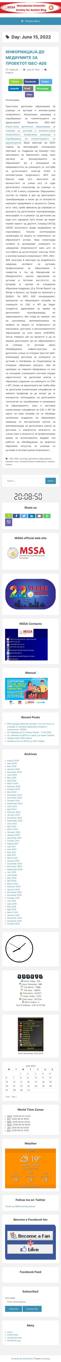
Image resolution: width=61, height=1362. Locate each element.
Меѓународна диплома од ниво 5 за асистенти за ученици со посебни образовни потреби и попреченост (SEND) (30, 727)
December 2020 (14, 864)
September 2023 (15, 803)
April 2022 (11, 826)
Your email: (10, 1298)
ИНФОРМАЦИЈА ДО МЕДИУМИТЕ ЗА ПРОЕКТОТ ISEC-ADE (26, 58)
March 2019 (12, 912)
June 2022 (12, 823)
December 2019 (14, 892)
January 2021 (13, 861)
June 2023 (12, 806)
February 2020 (14, 886)
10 (36, 1078)
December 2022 (14, 818)
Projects (9, 72)
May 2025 (11, 778)
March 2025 (12, 783)
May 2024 (11, 792)
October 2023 (13, 800)
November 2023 (14, 798)
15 (21, 1082)
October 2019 (13, 898)
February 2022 (13, 832)
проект (51, 461)
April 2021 (11, 855)
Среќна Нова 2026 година (19, 738)
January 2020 (13, 889)
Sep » (14, 1096)
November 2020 (14, 866)
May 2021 (11, 852)
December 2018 (14, 918)
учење (9, 464)
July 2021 (11, 846)
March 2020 (12, 884)
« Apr (7, 1096)
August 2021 (12, 843)
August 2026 (13, 760)
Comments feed (14, 1338)
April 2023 (11, 809)
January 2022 (13, 835)
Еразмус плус (12, 461)
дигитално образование (40, 459)
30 (28, 1090)
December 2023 (14, 795)
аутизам (24, 459)
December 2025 (14, 772)
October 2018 (13, 924)
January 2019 (13, 915)
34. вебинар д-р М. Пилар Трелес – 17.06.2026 (29, 732)
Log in (10, 1332)
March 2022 (12, 829)
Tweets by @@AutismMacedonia (20, 1206)
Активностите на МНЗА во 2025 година (25, 741)
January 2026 (13, 769)
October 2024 (13, 789)
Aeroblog (46, 1359)
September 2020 (15, 869)
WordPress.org (13, 1340)
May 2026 (11, 766)
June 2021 (11, 849)
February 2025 (13, 786)
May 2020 (11, 878)
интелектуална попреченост (33, 461)
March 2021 (12, 858)
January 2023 (13, 815)
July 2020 (11, 872)
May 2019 (11, 906)
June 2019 (11, 904)
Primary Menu (32, 21)
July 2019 (11, 901)
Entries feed (12, 1335)
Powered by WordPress (22, 1359)
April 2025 (11, 781)
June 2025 (12, 775)
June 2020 (12, 875)
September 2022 (14, 821)
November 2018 (14, 921)
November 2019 (14, 895)
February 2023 (14, 812)
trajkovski (14, 70)
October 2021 (13, 841)
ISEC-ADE (13, 459)
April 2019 (11, 909)
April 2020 (11, 881)
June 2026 (12, 763)
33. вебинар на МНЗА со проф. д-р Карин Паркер (30, 735)
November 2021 (14, 838)
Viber (29, 94)
